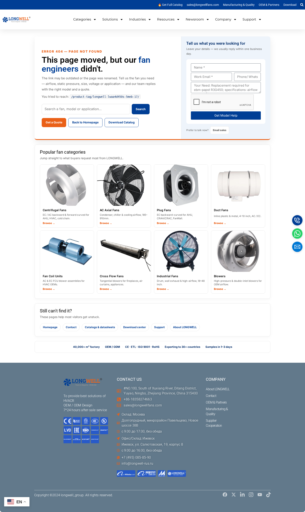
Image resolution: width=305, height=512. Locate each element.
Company (223, 19)
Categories (82, 19)
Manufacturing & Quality (239, 4)
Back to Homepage (85, 122)
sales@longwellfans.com (203, 4)
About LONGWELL (185, 327)
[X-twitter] (233, 494)
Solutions (110, 19)
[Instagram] (251, 494)
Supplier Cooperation (214, 423)
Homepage (50, 327)
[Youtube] (259, 494)
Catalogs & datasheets (100, 327)
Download (289, 4)
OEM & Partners (269, 4)
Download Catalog (122, 122)
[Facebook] (225, 494)
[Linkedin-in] (242, 494)
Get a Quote (54, 122)
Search (141, 109)
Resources (165, 19)
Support (249, 19)
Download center (134, 327)
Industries (137, 19)
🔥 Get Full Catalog (170, 4)
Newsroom (195, 19)
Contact (71, 327)
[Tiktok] (268, 494)
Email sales (219, 130)
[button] (302, 5)
